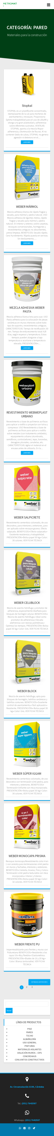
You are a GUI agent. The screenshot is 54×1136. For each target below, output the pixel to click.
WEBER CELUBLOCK (27, 603)
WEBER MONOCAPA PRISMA (27, 856)
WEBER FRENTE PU (27, 944)
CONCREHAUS (29, 1056)
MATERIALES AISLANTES (29, 1049)
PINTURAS (29, 1045)
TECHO (29, 1035)
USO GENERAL (29, 1042)
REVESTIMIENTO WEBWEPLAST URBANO (27, 414)
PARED (29, 1032)
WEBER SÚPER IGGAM (27, 773)
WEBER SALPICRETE (27, 517)
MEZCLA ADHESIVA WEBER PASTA (27, 309)
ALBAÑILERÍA (29, 1039)
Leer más (27, 142)
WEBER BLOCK (27, 691)
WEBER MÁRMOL (27, 206)
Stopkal (27, 105)
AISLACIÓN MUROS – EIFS (29, 1052)
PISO (29, 1028)
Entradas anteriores (39, 982)
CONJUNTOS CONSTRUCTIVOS (29, 1059)
